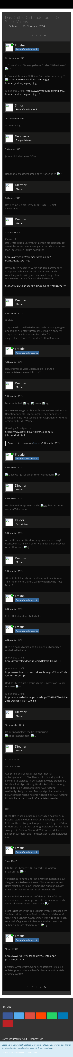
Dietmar (13, 26)
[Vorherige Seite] (23, 35)
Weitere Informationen (13, 1052)
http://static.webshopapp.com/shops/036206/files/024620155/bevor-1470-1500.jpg (36, 699)
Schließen (32, 1052)
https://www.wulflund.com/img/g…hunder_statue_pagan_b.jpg (35, 92)
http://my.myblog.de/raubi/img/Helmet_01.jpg (31, 661)
